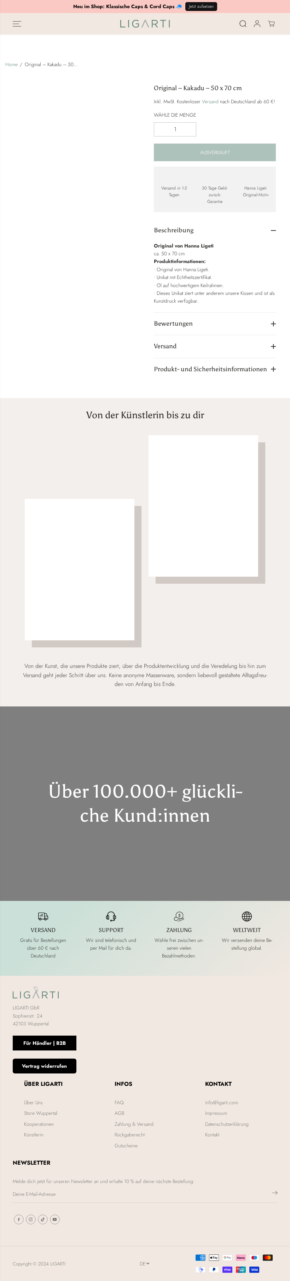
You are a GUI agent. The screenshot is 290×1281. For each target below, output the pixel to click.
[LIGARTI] (145, 24)
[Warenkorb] (271, 23)
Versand (210, 101)
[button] (17, 23)
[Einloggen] (257, 23)
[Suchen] (243, 23)
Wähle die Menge (175, 114)
